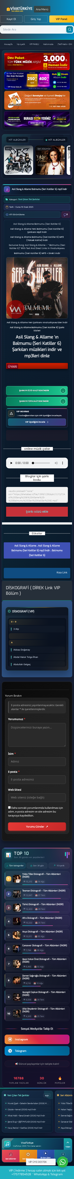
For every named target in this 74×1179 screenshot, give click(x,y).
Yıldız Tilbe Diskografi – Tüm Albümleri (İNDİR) (41, 875)
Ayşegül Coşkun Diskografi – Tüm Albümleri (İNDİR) (44, 993)
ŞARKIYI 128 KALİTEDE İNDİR (34, 401)
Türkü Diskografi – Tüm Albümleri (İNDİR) (43, 904)
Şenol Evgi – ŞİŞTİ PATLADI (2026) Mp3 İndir (26, 1121)
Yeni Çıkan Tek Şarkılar (29, 199)
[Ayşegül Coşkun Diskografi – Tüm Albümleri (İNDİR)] (17, 1000)
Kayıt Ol (11, 19)
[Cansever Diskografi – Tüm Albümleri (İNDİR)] (17, 951)
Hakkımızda (48, 44)
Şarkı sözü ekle (37, 511)
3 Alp (16, 629)
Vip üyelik (21, 44)
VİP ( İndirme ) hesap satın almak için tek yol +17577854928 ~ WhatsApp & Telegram (37, 1172)
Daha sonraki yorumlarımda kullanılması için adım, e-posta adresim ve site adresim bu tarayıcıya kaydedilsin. (35, 811)
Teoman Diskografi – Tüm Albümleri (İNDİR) (44, 890)
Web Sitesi (14, 790)
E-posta (14, 772)
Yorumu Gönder (35, 826)
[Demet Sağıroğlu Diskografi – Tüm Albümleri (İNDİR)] (17, 983)
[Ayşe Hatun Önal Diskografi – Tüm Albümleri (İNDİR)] (17, 966)
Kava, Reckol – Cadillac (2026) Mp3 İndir (25, 1127)
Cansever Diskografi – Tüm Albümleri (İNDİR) (44, 945)
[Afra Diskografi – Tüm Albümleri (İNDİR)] (17, 924)
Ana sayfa (8, 44)
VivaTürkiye (20, 9)
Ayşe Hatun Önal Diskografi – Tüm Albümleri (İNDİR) (44, 960)
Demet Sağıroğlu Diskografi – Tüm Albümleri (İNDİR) (44, 977)
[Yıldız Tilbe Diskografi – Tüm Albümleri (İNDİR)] (17, 881)
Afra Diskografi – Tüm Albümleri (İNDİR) (42, 918)
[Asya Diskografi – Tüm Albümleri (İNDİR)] (17, 938)
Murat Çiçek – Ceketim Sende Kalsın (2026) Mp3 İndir (29, 1103)
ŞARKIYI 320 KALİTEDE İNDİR (34, 390)
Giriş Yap (36, 19)
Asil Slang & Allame (25, 545)
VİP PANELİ (34, 44)
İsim (12, 754)
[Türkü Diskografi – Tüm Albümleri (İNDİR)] (17, 910)
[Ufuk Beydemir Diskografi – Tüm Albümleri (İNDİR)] (17, 1016)
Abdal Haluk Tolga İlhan (25, 657)
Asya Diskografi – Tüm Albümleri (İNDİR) (42, 931)
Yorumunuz (16, 719)
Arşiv (47, 1095)
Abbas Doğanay (21, 649)
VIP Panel (61, 19)
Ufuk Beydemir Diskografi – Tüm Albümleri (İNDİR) (43, 1010)
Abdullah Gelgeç (22, 664)
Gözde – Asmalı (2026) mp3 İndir (22, 1109)
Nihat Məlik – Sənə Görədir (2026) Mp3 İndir (26, 1115)
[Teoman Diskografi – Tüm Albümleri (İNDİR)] (17, 897)
